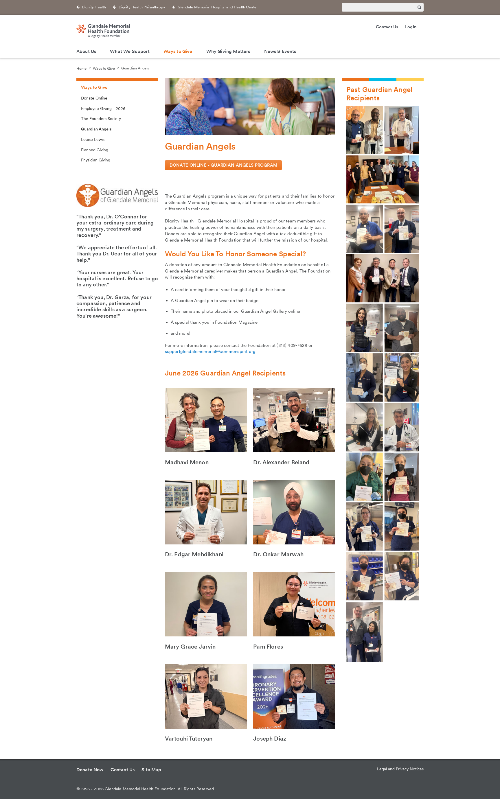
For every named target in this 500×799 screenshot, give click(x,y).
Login (411, 27)
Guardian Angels (135, 68)
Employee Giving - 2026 (103, 108)
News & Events (280, 51)
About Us (86, 51)
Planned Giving (94, 150)
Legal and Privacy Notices (400, 769)
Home (81, 68)
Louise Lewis (92, 139)
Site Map (151, 769)
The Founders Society (101, 118)
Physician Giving (95, 160)
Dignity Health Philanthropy (142, 7)
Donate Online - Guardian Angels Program (223, 165)
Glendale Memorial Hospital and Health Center (218, 7)
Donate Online (94, 98)
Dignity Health (94, 7)
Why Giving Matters (228, 51)
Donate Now (90, 769)
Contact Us (387, 27)
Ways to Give (177, 51)
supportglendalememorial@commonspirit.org (210, 351)
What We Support (129, 51)
